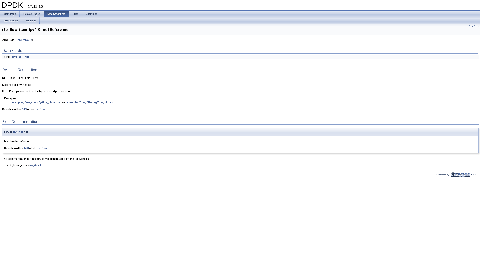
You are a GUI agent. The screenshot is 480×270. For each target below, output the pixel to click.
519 (24, 109)
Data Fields (474, 26)
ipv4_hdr (17, 56)
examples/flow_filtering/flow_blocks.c (91, 102)
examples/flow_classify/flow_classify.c (36, 102)
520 (26, 148)
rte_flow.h (24, 39)
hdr (27, 56)
